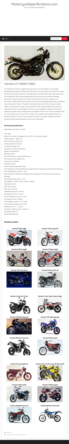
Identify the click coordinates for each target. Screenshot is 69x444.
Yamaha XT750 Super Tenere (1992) (50, 296)
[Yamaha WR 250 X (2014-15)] (19, 340)
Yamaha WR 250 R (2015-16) (50, 406)
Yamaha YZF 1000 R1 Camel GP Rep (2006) (50, 364)
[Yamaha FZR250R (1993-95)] (19, 319)
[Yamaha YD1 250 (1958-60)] (19, 366)
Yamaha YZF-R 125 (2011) (19, 270)
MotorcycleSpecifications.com (34, 4)
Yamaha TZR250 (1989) (50, 249)
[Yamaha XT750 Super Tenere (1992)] (50, 299)
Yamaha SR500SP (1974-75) (19, 406)
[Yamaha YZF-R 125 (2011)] (19, 273)
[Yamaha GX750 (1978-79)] (50, 273)
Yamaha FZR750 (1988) (19, 249)
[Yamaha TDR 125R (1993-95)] (50, 319)
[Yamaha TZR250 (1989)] (50, 252)
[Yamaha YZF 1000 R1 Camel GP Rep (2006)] (50, 366)
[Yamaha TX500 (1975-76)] (50, 231)
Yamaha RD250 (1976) (50, 338)
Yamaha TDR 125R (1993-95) (50, 317)
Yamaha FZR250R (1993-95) (19, 317)
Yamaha (8, 432)
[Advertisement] (34, 23)
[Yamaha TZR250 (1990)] (50, 387)
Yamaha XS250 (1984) (19, 385)
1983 (8, 434)
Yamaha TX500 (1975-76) (50, 228)
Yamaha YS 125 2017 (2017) (19, 296)
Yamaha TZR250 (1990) (50, 385)
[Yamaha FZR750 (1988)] (19, 252)
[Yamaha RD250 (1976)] (50, 340)
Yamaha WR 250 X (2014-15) (19, 338)
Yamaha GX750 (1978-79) (50, 270)
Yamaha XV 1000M (20, 434)
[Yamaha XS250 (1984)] (19, 387)
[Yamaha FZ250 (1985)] (19, 231)
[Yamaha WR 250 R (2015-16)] (50, 408)
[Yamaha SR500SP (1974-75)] (19, 408)
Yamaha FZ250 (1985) (19, 228)
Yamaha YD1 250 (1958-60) (19, 364)
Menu (6, 39)
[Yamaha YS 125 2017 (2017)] (19, 299)
